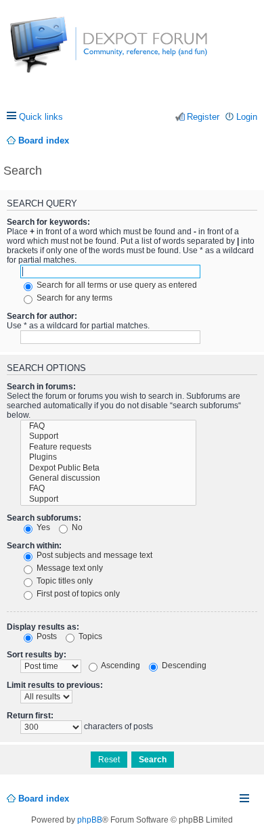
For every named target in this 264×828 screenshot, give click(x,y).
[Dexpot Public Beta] (108, 468)
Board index (43, 798)
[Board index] (60, 51)
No (76, 527)
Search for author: (42, 316)
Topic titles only (64, 581)
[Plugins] (108, 457)
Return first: (30, 715)
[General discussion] (108, 478)
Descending (183, 665)
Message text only (69, 568)
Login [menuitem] (246, 117)
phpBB (89, 820)
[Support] (108, 436)
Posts (46, 636)
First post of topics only (77, 593)
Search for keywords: (48, 222)
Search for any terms (73, 298)
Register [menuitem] (203, 117)
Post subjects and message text (93, 555)
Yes (42, 527)
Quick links (41, 117)
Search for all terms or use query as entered (116, 285)
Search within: (34, 545)
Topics (89, 636)
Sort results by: (36, 654)
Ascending (120, 665)
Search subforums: (44, 518)
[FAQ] (108, 426)
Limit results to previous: (55, 685)
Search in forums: (41, 386)
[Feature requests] (108, 447)
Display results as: (43, 627)
